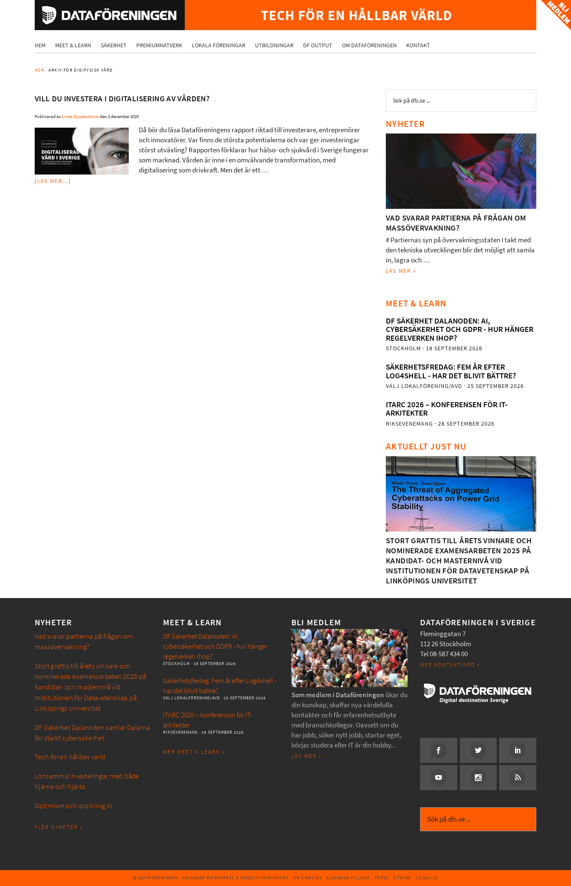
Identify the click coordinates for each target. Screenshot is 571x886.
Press (382, 878)
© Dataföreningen (155, 878)
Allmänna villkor (348, 878)
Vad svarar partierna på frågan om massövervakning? (456, 223)
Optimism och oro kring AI (73, 806)
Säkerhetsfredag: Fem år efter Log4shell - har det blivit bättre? (451, 371)
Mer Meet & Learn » (194, 751)
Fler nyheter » (59, 827)
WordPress (220, 878)
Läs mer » (401, 271)
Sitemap (402, 878)
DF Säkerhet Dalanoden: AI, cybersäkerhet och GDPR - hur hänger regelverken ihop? (459, 329)
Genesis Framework (264, 878)
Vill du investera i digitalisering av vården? (122, 98)
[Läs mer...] (53, 181)
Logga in (427, 878)
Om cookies (307, 878)
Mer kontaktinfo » (450, 664)
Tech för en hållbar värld (70, 757)
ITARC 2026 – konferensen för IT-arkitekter (446, 408)
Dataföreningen (110, 15)
